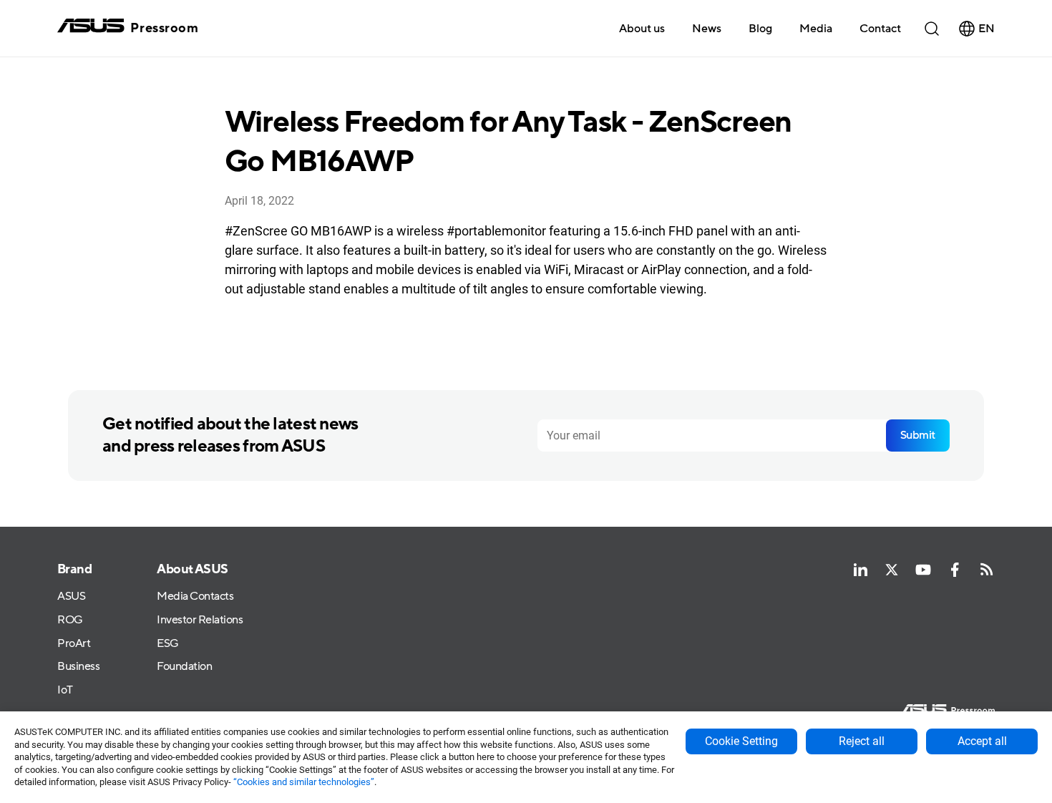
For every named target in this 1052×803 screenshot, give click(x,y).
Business (78, 666)
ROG (70, 620)
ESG (168, 643)
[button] (816, 28)
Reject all (862, 741)
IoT (65, 690)
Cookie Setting (741, 741)
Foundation (184, 666)
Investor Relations (200, 620)
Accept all (982, 741)
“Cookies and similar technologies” (303, 782)
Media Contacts (195, 596)
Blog (760, 28)
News (706, 28)
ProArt (73, 643)
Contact (880, 28)
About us (642, 28)
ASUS (71, 596)
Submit (917, 435)
